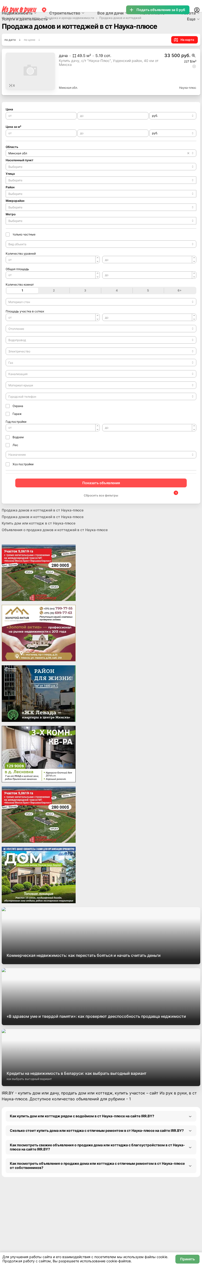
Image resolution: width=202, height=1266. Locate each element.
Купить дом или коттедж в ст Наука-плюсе (38, 523)
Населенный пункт (20, 160)
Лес (15, 445)
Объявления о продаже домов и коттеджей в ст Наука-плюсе (55, 530)
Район (10, 187)
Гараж (17, 414)
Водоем (18, 437)
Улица (10, 173)
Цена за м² (13, 127)
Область (12, 147)
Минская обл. (68, 87)
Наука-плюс (188, 87)
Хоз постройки (23, 464)
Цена (9, 109)
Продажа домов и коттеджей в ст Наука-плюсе (43, 510)
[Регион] (44, 9)
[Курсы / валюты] (193, 55)
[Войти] (196, 9)
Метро (11, 214)
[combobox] (172, 115)
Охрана (18, 406)
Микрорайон (15, 201)
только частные (24, 234)
